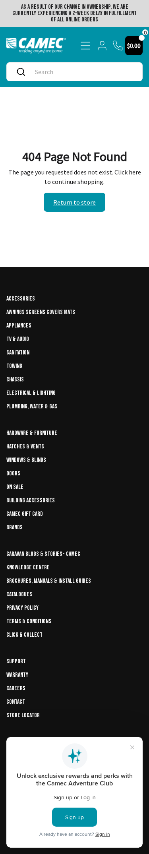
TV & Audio (17, 339)
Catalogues (19, 594)
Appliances (18, 325)
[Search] (21, 72)
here (135, 172)
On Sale (14, 487)
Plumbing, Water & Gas (31, 406)
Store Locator (23, 715)
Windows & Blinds (26, 460)
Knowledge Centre (28, 567)
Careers (15, 688)
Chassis (15, 379)
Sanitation (17, 352)
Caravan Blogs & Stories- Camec (43, 554)
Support (16, 661)
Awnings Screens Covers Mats (40, 312)
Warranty (17, 675)
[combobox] (82, 72)
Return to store (74, 202)
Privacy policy (22, 608)
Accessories (20, 299)
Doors (13, 473)
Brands (14, 527)
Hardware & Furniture (31, 433)
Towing (14, 366)
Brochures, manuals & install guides (48, 581)
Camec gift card (24, 514)
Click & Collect (24, 635)
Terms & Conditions (28, 621)
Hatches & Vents (25, 446)
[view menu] (85, 45)
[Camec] (36, 45)
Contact (15, 702)
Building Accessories (30, 500)
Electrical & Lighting (31, 393)
